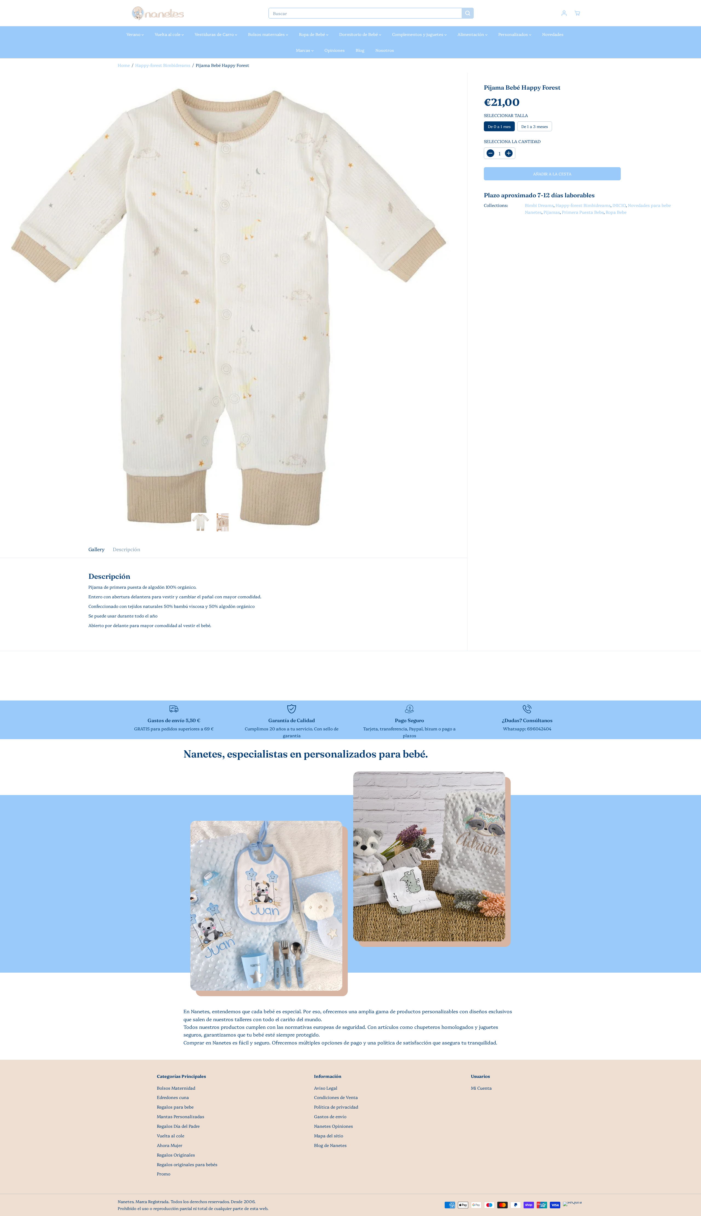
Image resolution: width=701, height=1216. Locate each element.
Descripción (126, 549)
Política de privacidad (336, 1107)
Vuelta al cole (168, 34)
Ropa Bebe (616, 212)
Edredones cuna (173, 1097)
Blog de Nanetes (330, 1145)
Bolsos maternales (267, 34)
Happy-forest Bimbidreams (162, 65)
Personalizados (513, 34)
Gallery (96, 549)
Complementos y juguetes (418, 34)
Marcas (303, 50)
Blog (360, 50)
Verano (134, 34)
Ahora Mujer (169, 1145)
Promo (163, 1174)
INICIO (619, 205)
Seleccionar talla (506, 115)
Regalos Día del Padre (178, 1126)
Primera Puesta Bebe (583, 212)
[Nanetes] (157, 13)
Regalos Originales (176, 1155)
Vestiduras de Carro (215, 34)
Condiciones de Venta (336, 1097)
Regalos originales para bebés (187, 1164)
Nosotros (384, 50)
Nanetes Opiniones (333, 1126)
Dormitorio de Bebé (359, 34)
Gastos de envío (330, 1116)
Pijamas (552, 212)
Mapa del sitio (328, 1135)
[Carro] (577, 13)
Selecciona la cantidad (512, 141)
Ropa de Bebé (312, 34)
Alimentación (471, 34)
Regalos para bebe (175, 1107)
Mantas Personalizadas (180, 1116)
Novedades (553, 34)
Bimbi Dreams (539, 205)
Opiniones (334, 50)
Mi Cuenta (481, 1088)
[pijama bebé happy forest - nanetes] (233, 306)
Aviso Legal (325, 1088)
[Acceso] (564, 13)
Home (124, 65)
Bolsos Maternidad (176, 1088)
